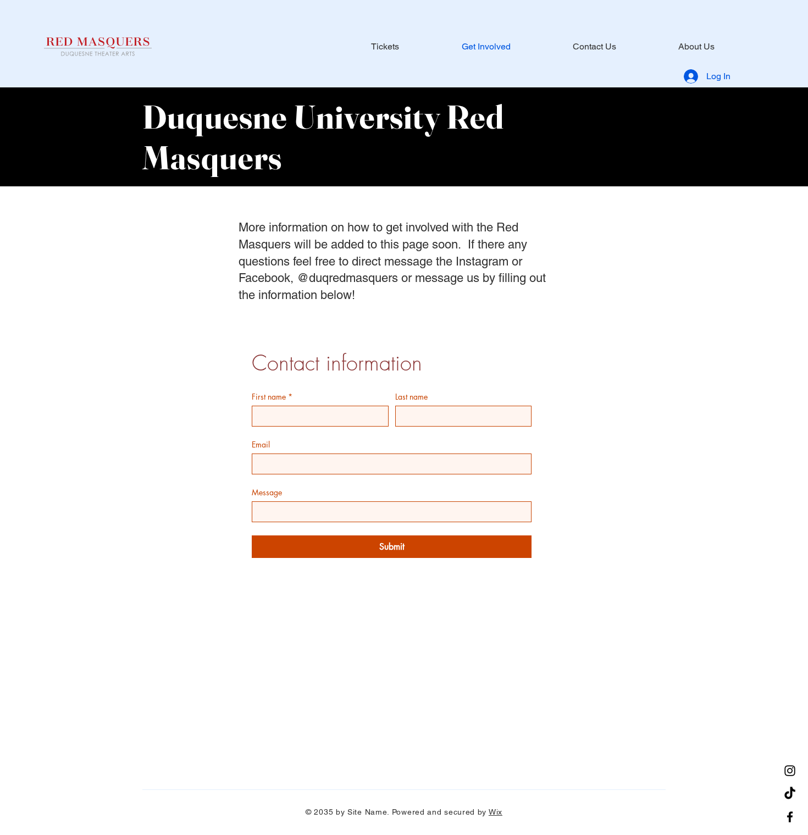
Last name (411, 396)
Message (267, 492)
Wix (495, 812)
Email (261, 444)
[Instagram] (790, 771)
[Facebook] (790, 817)
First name (272, 396)
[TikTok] (790, 794)
